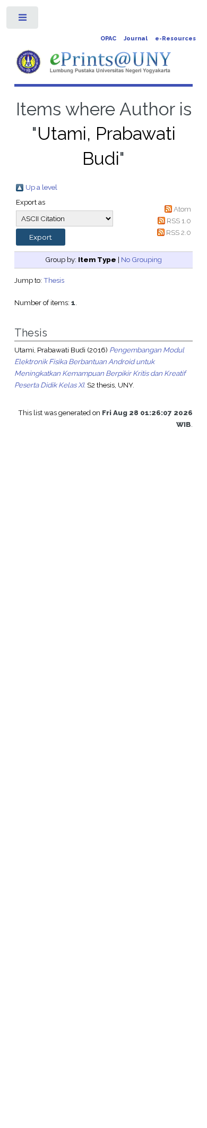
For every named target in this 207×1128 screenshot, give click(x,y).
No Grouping (141, 259)
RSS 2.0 (178, 232)
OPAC (108, 38)
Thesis (54, 280)
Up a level (41, 187)
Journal (136, 38)
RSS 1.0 (179, 220)
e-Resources (175, 38)
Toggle (23, 20)
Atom (182, 209)
